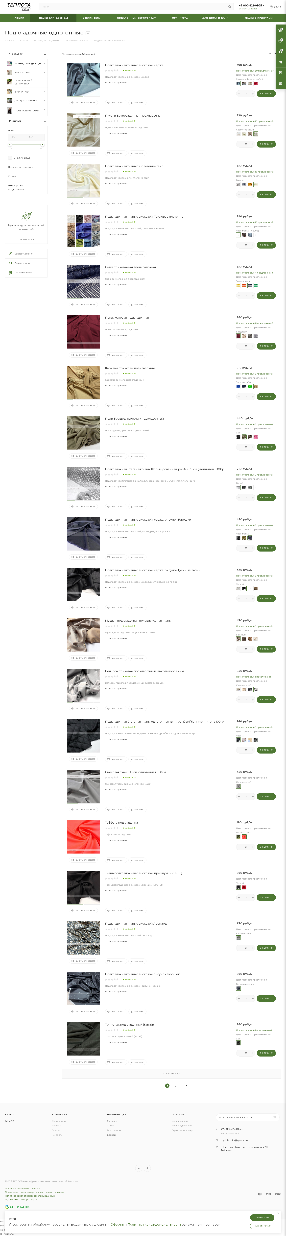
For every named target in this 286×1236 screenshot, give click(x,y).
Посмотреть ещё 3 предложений (254, 373)
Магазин (112, 1121)
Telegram (147, 1168)
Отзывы (56, 1130)
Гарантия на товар (182, 1130)
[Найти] (230, 6)
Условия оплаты (181, 1121)
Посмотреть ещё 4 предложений (254, 272)
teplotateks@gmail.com (235, 1140)
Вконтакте (138, 1168)
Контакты (57, 1135)
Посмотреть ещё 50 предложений (255, 70)
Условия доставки (182, 1125)
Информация (116, 1114)
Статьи (111, 1125)
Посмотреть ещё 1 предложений (254, 676)
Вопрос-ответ (114, 1130)
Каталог (11, 1114)
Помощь (178, 1114)
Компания (59, 1114)
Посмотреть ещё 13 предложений (254, 222)
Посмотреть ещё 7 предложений (254, 525)
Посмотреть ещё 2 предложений (254, 474)
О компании (59, 1121)
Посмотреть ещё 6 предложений (254, 424)
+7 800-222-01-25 (250, 5)
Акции (9, 1121)
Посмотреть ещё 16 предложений (255, 121)
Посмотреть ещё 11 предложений (254, 323)
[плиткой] (269, 54)
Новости (56, 1125)
